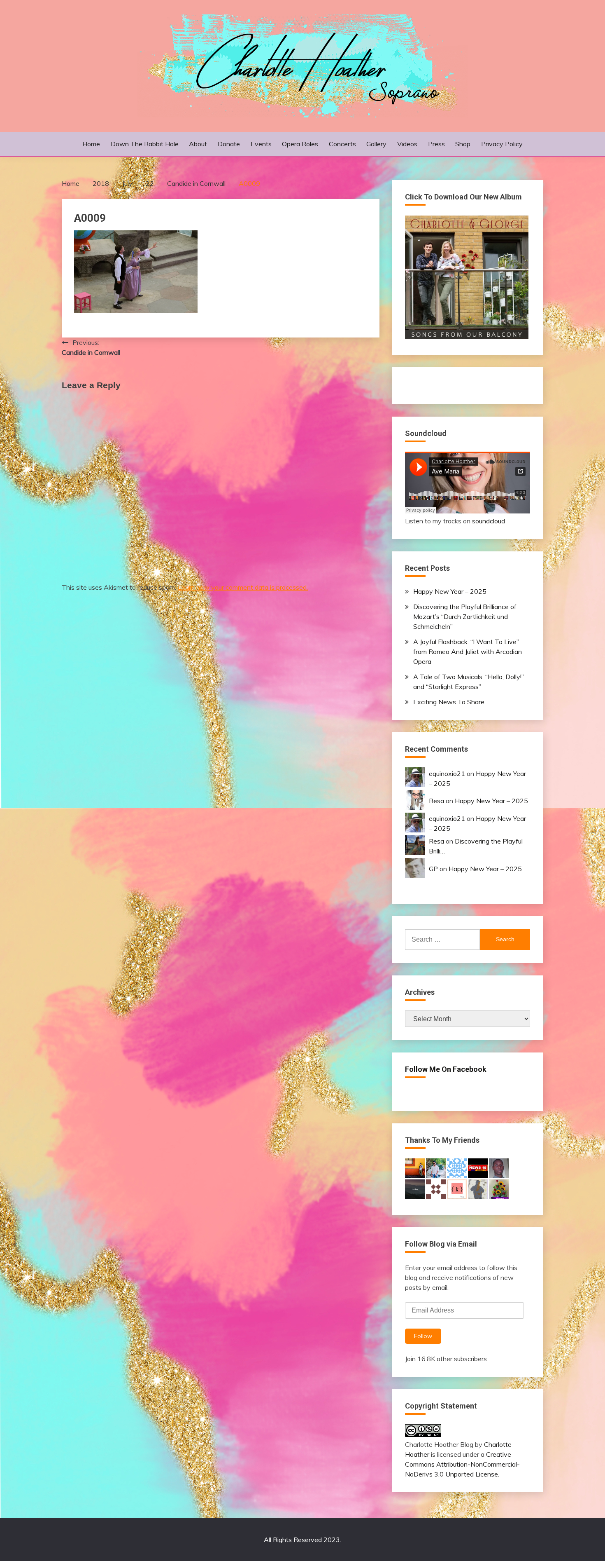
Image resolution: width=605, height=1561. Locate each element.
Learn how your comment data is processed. (243, 587)
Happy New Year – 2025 (449, 591)
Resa (436, 801)
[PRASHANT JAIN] (478, 1167)
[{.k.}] (457, 1188)
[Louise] (415, 1188)
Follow (423, 1336)
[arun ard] (436, 1167)
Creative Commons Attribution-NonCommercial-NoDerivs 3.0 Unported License (462, 1464)
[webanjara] (436, 1188)
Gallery (376, 144)
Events (261, 144)
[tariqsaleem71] (499, 1188)
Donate (229, 144)
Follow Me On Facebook (445, 1069)
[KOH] (478, 1188)
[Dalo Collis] (415, 1167)
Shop (462, 144)
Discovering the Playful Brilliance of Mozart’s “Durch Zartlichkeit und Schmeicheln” (465, 616)
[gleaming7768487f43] (457, 1167)
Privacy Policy (502, 144)
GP (433, 869)
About (198, 144)
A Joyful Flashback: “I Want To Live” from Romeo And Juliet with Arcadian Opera (467, 652)
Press (436, 144)
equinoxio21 (447, 773)
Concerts (342, 144)
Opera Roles (300, 144)
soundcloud (488, 521)
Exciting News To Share (448, 702)
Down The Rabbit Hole (145, 144)
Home (91, 144)
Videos (407, 144)
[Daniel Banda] (499, 1167)
